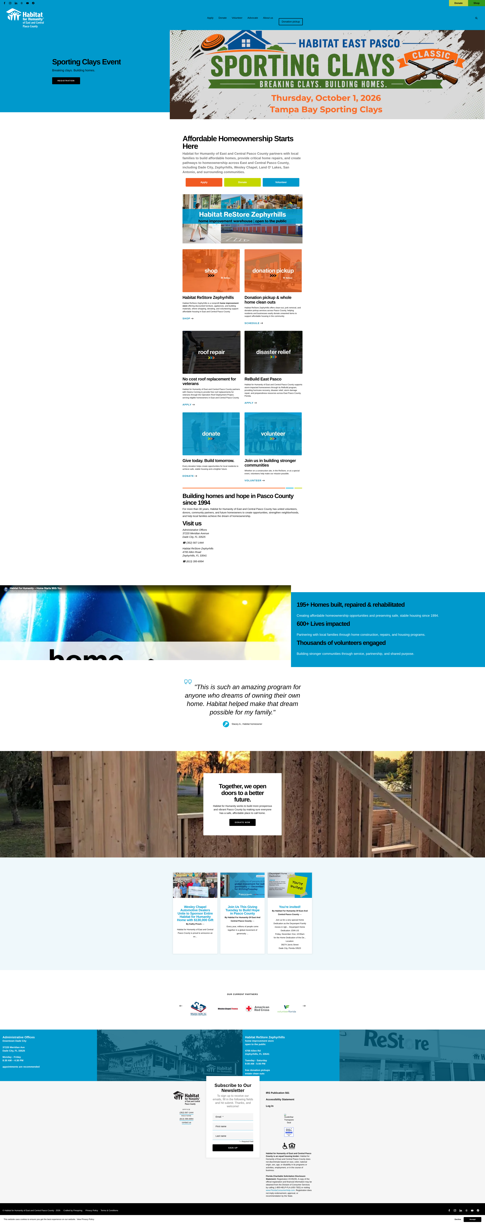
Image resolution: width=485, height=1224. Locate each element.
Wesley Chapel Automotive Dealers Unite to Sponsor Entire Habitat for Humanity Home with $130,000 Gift (195, 913)
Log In (269, 1106)
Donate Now (242, 822)
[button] (476, 18)
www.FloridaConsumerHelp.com (280, 1190)
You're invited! (290, 907)
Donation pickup (291, 21)
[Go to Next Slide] (304, 1005)
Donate (458, 3)
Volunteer (237, 18)
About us (268, 18)
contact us (186, 1122)
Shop (477, 3)
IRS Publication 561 (277, 1093)
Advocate (252, 18)
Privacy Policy (92, 1210)
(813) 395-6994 (186, 1119)
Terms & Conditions (109, 1210)
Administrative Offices (19, 1037)
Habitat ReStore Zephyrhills (265, 1037)
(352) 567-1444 (186, 1113)
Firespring (77, 1210)
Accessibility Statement (280, 1099)
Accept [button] (472, 1219)
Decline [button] (458, 1219)
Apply (210, 18)
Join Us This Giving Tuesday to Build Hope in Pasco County (242, 910)
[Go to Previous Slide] (181, 1005)
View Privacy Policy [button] (85, 1219)
